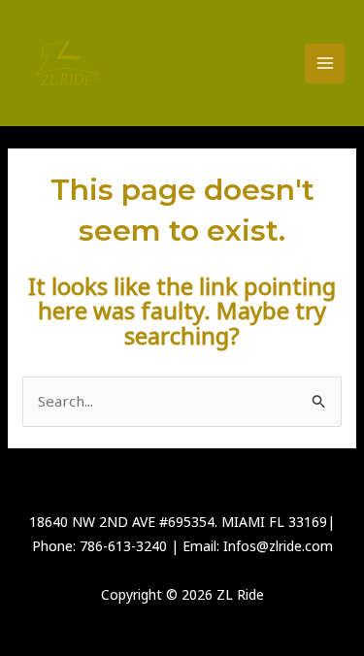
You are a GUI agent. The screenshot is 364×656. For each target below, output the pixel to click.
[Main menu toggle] (325, 63)
